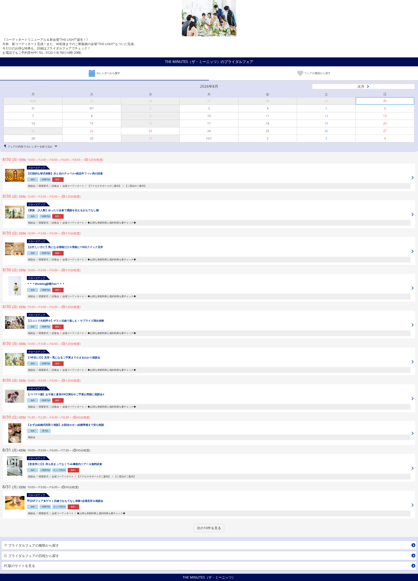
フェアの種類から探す (317, 73)
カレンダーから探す (108, 73)
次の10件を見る (209, 528)
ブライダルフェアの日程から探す (33, 555)
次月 (361, 86)
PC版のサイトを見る (19, 565)
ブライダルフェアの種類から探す (33, 545)
